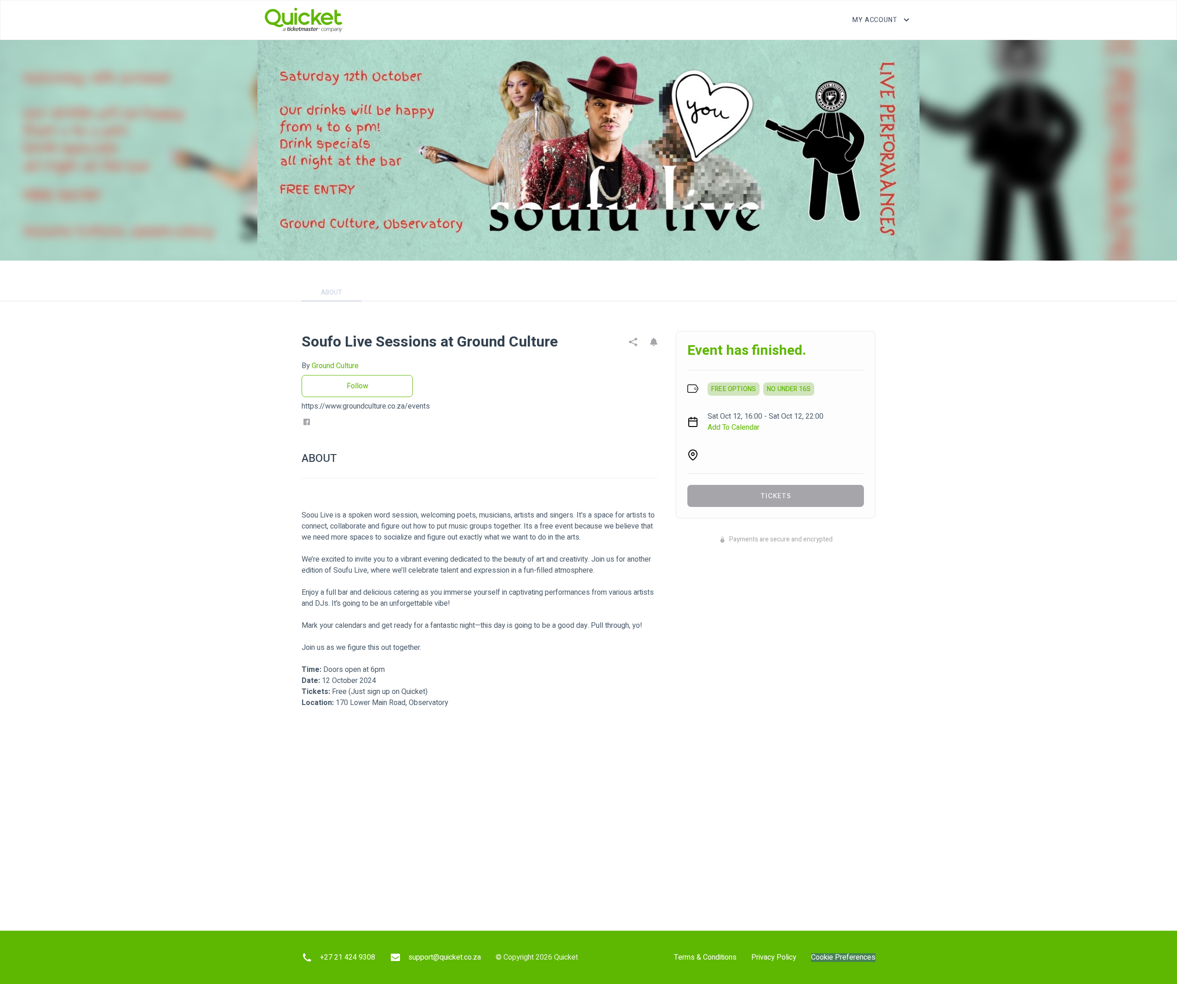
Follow (357, 386)
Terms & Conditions (705, 957)
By (330, 365)
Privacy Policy (773, 957)
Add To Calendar (734, 427)
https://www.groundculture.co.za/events (366, 406)
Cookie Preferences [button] (843, 957)
